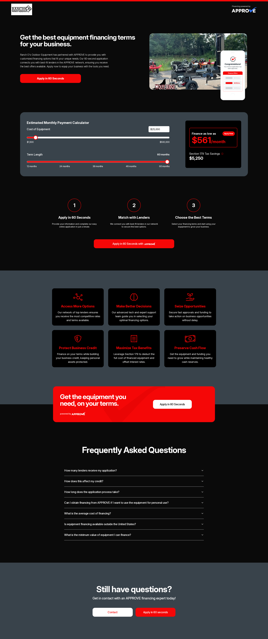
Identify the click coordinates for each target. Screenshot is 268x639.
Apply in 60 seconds (155, 612)
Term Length (35, 154)
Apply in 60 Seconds (50, 78)
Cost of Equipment (38, 129)
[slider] (35, 137)
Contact (113, 612)
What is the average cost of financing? (87, 513)
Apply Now (228, 134)
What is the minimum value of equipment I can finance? (97, 535)
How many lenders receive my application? (90, 470)
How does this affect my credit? (83, 481)
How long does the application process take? (91, 492)
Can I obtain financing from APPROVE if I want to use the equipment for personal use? (116, 502)
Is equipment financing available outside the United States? (100, 524)
